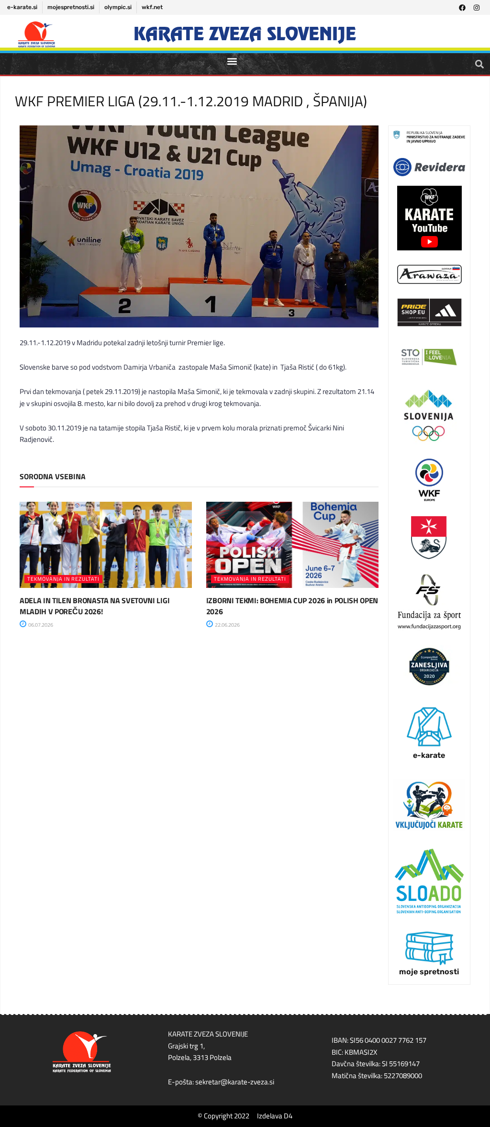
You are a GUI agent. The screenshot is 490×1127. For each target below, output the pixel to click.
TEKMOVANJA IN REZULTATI (63, 579)
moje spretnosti (429, 971)
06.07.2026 (40, 625)
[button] (232, 61)
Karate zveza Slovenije (245, 34)
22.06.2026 (227, 625)
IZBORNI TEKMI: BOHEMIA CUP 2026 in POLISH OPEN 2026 (292, 606)
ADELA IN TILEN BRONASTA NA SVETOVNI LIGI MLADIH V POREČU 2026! (94, 606)
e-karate (429, 755)
